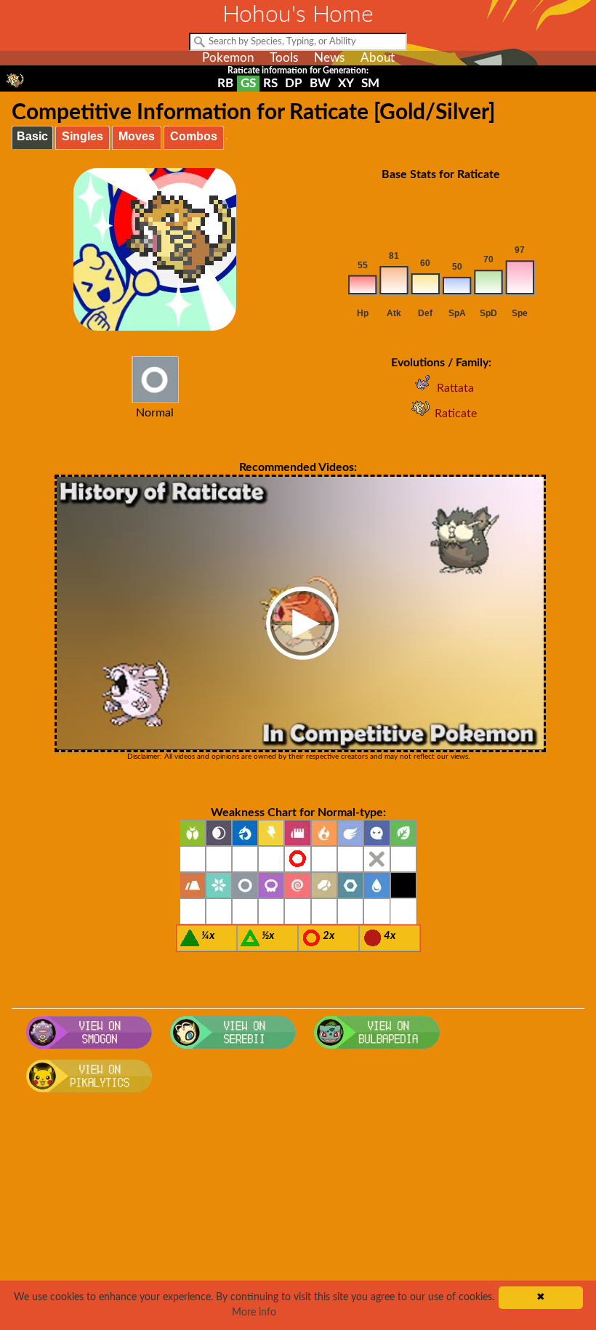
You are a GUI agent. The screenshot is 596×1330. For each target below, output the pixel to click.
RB (225, 83)
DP (293, 83)
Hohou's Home (298, 14)
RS (270, 83)
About (378, 58)
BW (320, 83)
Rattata (455, 388)
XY (346, 83)
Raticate (456, 413)
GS (248, 83)
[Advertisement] (298, 1216)
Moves (136, 136)
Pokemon (228, 58)
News (329, 58)
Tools (284, 58)
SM (370, 83)
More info (254, 1312)
